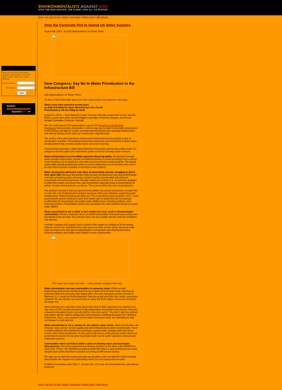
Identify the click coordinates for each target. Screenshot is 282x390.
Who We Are (102, 17)
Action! (65, 17)
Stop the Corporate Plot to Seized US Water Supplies (87, 25)
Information (75, 17)
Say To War (53, 17)
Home (41, 17)
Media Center (88, 17)
